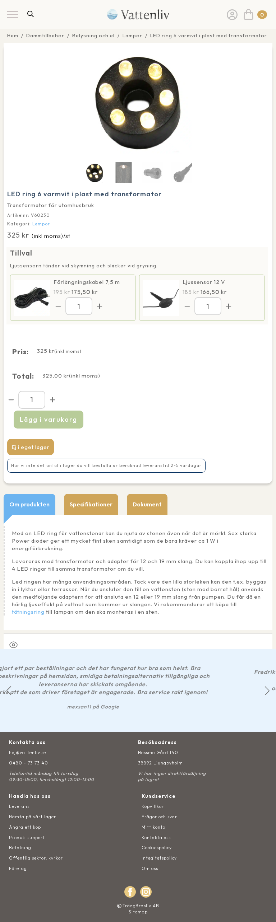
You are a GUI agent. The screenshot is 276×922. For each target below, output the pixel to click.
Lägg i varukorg (48, 419)
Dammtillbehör (45, 35)
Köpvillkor (153, 806)
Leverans (19, 806)
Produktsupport (27, 837)
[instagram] (146, 892)
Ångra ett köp (25, 827)
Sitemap (138, 911)
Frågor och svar (159, 816)
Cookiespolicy (157, 847)
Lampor (132, 35)
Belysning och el (93, 35)
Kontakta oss (156, 837)
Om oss (150, 868)
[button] (8, 690)
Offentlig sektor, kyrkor (36, 858)
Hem (12, 35)
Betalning (20, 847)
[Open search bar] (30, 14)
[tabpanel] (138, 572)
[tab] (29, 504)
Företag (18, 868)
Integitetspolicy (159, 858)
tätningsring (28, 611)
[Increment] (99, 306)
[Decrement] (58, 306)
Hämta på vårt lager (32, 816)
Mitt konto (153, 827)
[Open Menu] (12, 14)
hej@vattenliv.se (27, 752)
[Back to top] (262, 908)
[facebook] (130, 892)
